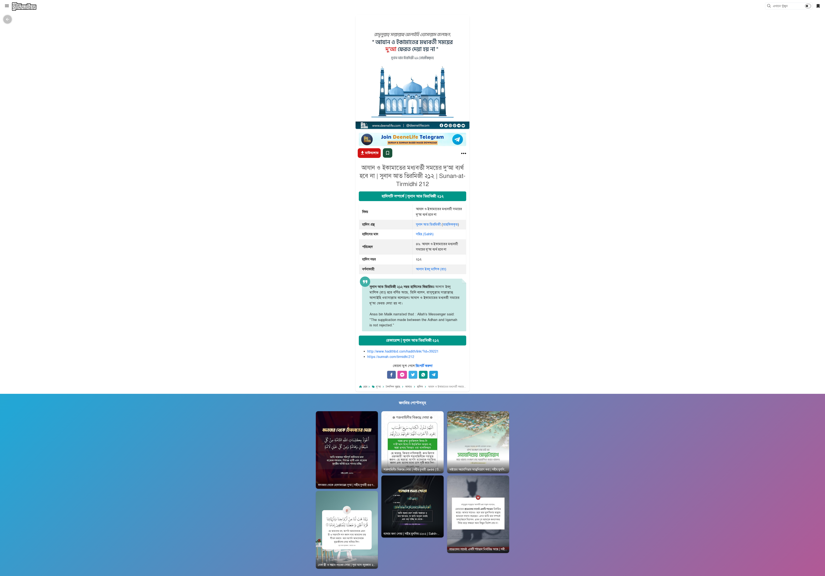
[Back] (7, 19)
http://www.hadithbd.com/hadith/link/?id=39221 (403, 351)
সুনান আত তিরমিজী (428, 224)
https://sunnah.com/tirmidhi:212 (390, 357)
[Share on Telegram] (433, 375)
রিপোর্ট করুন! (424, 366)
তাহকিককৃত (450, 224)
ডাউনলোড (372, 153)
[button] (769, 6)
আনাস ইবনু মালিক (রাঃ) (431, 269)
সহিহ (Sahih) (425, 234)
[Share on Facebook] (391, 375)
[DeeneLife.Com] (24, 6)
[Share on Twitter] (413, 375)
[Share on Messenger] (402, 375)
